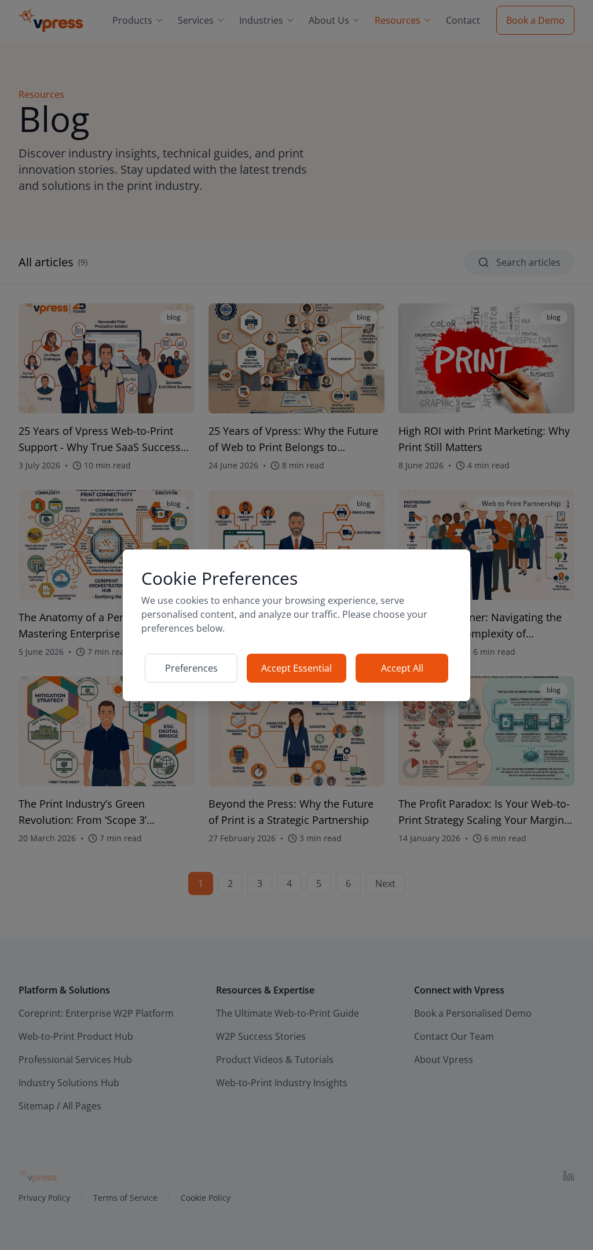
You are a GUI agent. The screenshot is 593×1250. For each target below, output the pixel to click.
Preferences (191, 668)
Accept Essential (296, 668)
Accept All (402, 668)
